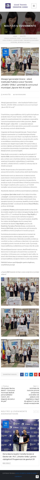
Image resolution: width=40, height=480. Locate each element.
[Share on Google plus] (36, 374)
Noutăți (23, 36)
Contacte (18, 476)
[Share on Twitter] (26, 374)
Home (15, 36)
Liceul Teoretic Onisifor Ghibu (26, 473)
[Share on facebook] (22, 374)
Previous (6, 386)
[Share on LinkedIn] (31, 374)
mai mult (7, 463)
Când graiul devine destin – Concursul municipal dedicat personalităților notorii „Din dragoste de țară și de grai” (8, 394)
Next (35, 386)
